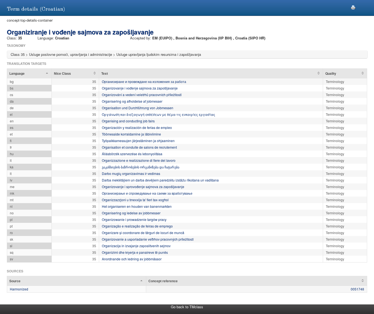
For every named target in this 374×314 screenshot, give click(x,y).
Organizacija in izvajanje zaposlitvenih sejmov (136, 245)
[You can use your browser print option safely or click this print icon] (353, 6)
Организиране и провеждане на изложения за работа (144, 81)
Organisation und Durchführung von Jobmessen (137, 107)
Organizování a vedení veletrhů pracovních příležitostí (142, 94)
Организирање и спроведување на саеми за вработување (147, 193)
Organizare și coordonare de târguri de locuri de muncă (143, 232)
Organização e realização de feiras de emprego (137, 226)
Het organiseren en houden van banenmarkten (137, 206)
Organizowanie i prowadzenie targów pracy (134, 219)
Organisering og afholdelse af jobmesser (132, 101)
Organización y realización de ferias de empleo (137, 127)
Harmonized (19, 289)
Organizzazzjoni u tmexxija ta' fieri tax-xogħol (135, 199)
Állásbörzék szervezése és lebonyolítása (132, 153)
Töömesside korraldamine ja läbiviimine (131, 134)
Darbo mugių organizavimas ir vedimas (131, 173)
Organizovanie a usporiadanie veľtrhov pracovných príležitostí (148, 239)
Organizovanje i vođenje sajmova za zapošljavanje (140, 88)
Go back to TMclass (187, 306)
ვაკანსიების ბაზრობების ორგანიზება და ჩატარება (140, 167)
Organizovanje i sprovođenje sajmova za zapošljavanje (143, 186)
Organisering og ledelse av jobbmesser (131, 213)
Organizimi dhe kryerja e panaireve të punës (135, 252)
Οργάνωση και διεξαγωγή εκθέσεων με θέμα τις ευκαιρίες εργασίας (158, 114)
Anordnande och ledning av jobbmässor (132, 259)
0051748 (357, 289)
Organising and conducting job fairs (128, 121)
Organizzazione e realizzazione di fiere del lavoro (139, 160)
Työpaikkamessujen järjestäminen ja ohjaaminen (138, 140)
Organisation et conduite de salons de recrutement (139, 147)
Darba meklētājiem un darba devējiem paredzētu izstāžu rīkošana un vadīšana (160, 180)
